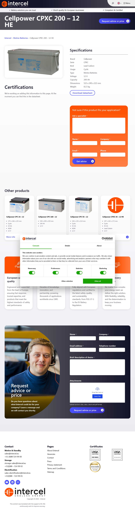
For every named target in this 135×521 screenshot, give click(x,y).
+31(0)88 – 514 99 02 (14, 466)
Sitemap (50, 472)
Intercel (8, 38)
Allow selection (67, 281)
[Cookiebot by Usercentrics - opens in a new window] (103, 238)
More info (10, 238)
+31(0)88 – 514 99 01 (14, 476)
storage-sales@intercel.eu (15, 463)
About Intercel (53, 450)
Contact (50, 457)
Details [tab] (67, 246)
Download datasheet (82, 92)
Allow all (97, 281)
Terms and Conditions (56, 468)
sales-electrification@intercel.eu (17, 473)
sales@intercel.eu (12, 453)
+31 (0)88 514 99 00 (13, 456)
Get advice (82, 161)
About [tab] (99, 246)
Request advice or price (113, 21)
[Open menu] (126, 3)
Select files (97, 396)
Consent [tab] (36, 246)
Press (49, 461)
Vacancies (51, 454)
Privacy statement (54, 464)
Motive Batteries (20, 38)
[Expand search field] (113, 3)
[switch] (56, 272)
